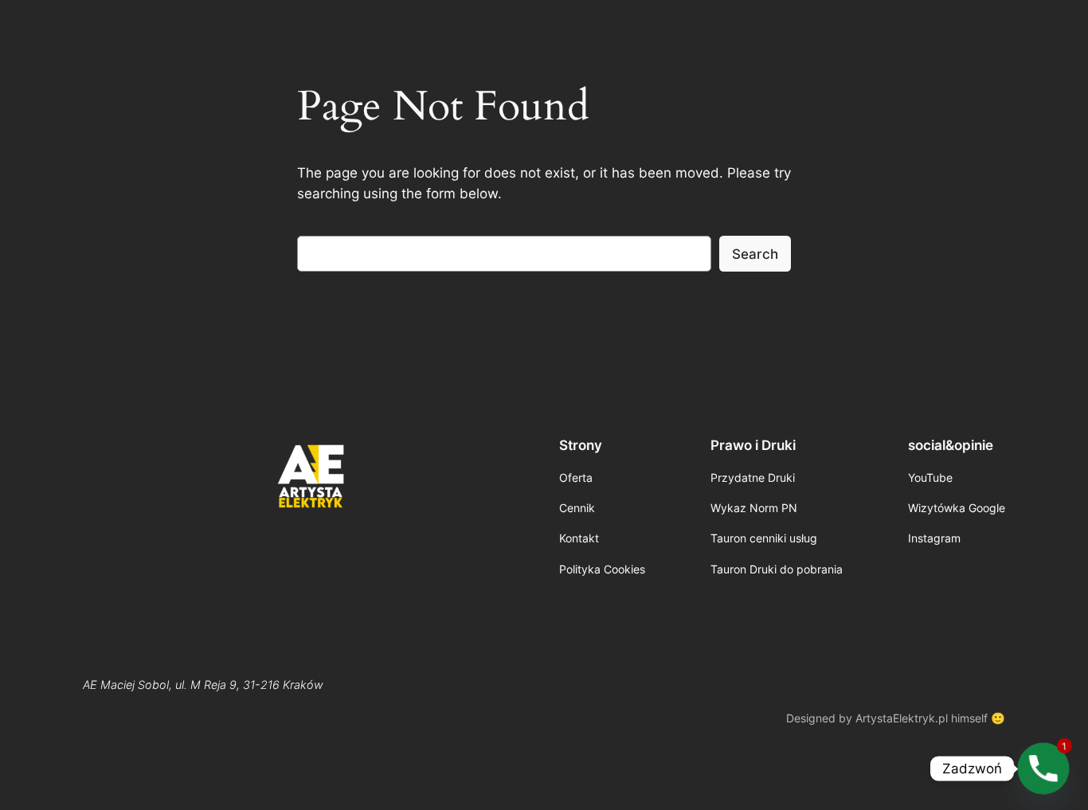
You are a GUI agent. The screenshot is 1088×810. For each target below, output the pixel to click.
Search (755, 254)
